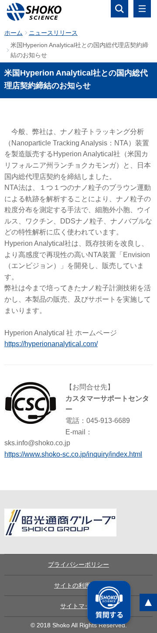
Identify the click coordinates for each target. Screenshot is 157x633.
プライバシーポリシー (78, 564)
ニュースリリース (53, 32)
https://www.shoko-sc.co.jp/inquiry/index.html (73, 454)
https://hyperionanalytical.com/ (51, 343)
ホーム (13, 32)
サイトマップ (78, 605)
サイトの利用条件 (78, 585)
